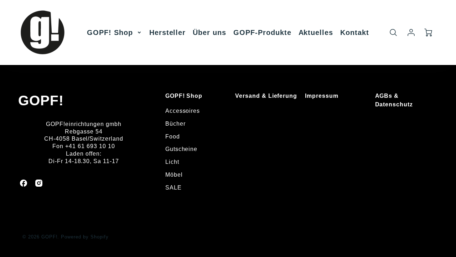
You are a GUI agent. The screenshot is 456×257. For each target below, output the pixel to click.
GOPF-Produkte (262, 32)
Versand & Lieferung (266, 96)
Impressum (321, 96)
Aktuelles (316, 32)
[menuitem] (114, 32)
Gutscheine (181, 149)
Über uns (209, 32)
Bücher (175, 124)
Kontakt (354, 32)
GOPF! (41, 100)
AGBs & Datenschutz (394, 100)
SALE (173, 188)
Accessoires (182, 111)
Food (172, 136)
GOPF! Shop (110, 32)
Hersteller (167, 32)
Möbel (174, 175)
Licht (172, 162)
